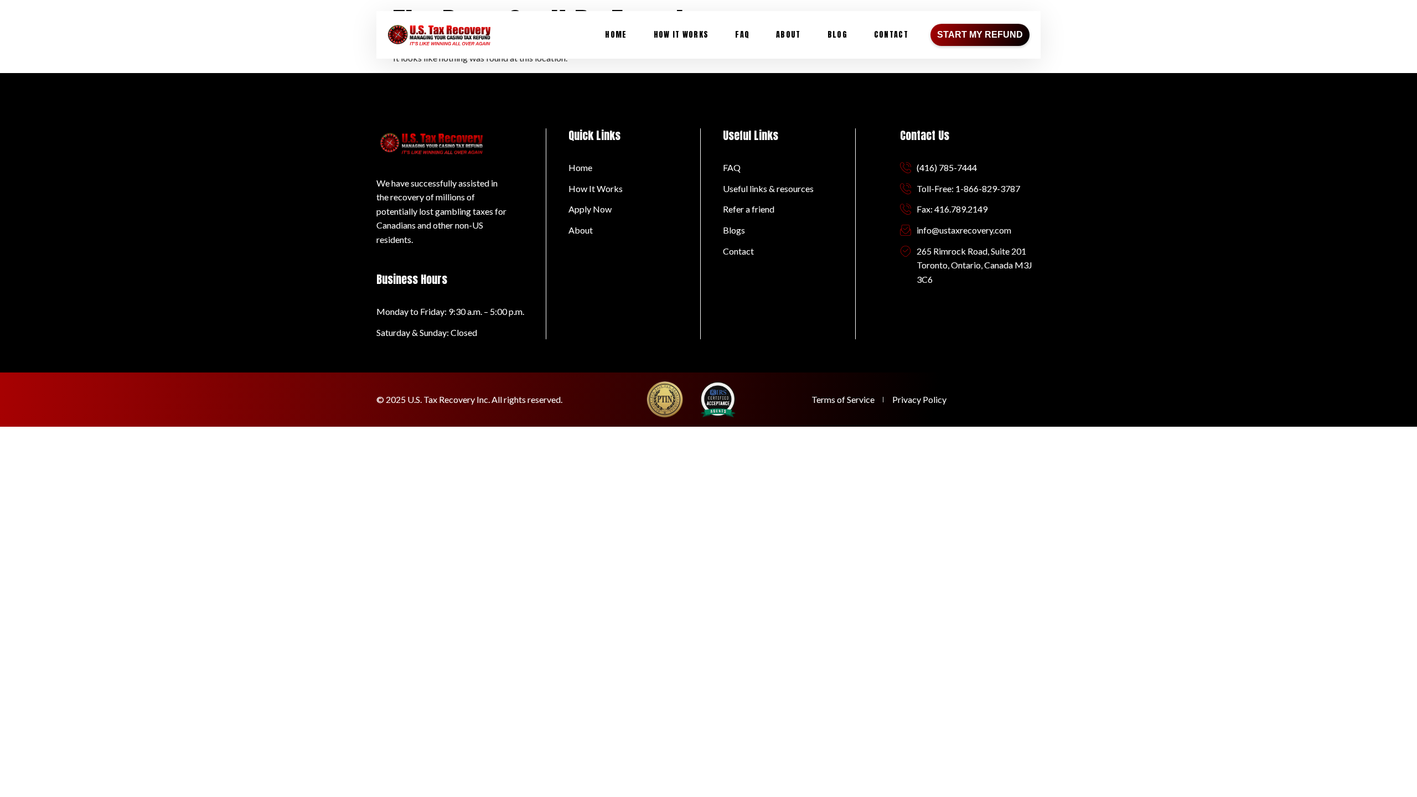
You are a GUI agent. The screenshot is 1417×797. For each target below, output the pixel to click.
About (788, 34)
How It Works (681, 34)
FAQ (742, 34)
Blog (837, 34)
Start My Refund (980, 34)
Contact (891, 34)
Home (616, 34)
